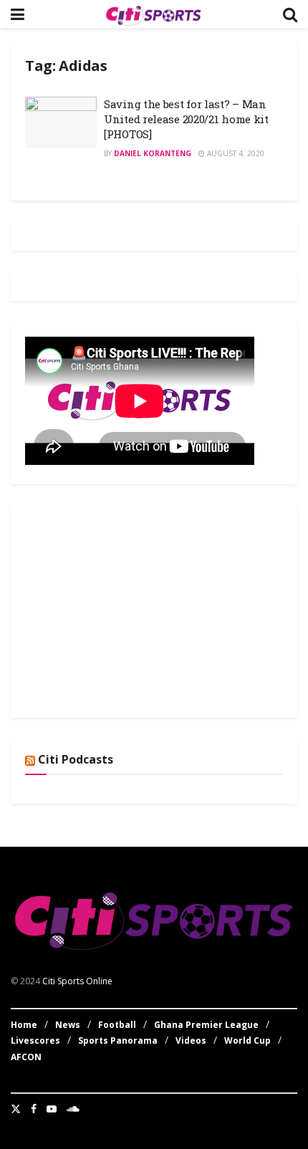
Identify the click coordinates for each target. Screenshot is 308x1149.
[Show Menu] (17, 14)
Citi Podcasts (75, 759)
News (67, 1025)
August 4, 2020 (234, 153)
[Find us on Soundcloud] (73, 1109)
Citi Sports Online (77, 981)
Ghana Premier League (206, 1025)
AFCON (26, 1057)
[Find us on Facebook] (34, 1109)
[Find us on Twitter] (16, 1109)
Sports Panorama (118, 1040)
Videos (190, 1040)
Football (117, 1025)
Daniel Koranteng (152, 153)
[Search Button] (290, 14)
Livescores (35, 1040)
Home (24, 1025)
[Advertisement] (132, 609)
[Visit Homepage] (153, 14)
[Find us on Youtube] (52, 1109)
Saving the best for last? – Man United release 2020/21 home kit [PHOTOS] (186, 119)
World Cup (247, 1040)
